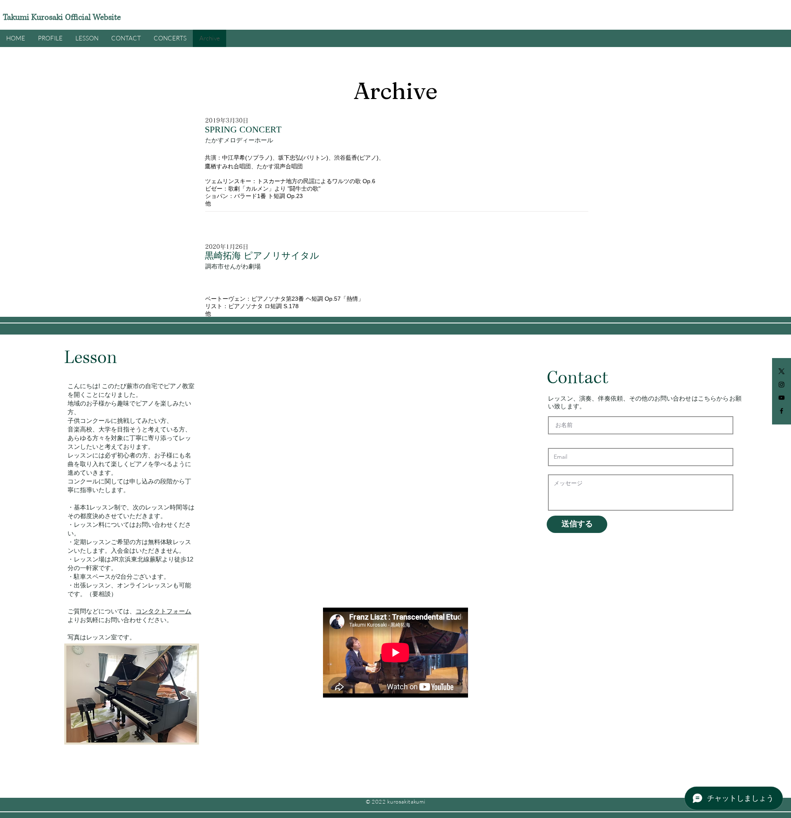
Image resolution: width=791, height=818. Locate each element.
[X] (781, 371)
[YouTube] (781, 397)
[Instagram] (781, 384)
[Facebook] (781, 411)
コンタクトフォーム (163, 611)
